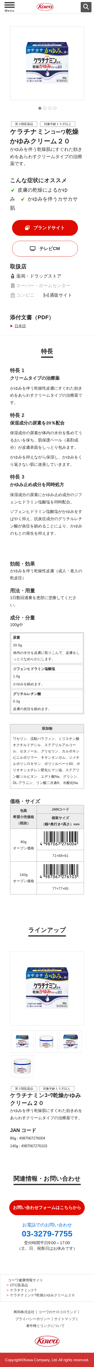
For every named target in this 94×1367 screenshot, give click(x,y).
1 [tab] (39, 108)
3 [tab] (49, 108)
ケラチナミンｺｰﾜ (23, 1290)
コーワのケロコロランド (57, 1312)
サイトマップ (64, 1319)
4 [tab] (54, 108)
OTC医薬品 (19, 1285)
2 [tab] (44, 108)
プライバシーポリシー (32, 1319)
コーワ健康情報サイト (25, 1280)
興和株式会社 (24, 1312)
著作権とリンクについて (45, 1326)
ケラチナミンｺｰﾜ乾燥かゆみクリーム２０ (42, 1295)
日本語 (20, 326)
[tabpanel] (47, 63)
